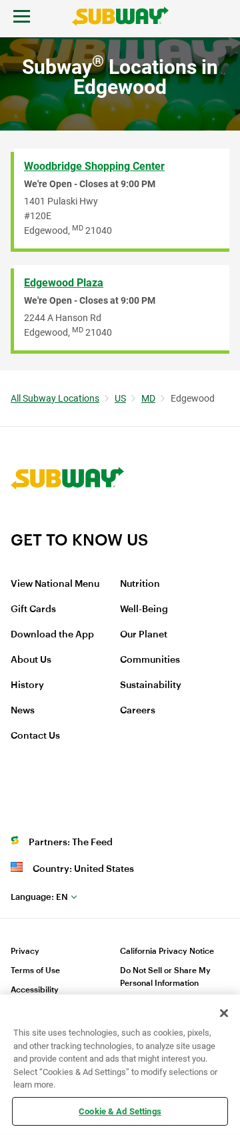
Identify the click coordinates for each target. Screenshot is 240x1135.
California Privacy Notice (167, 951)
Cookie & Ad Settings (120, 1111)
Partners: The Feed (71, 842)
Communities (150, 660)
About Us (31, 660)
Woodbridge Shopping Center (94, 166)
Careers (137, 710)
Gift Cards (33, 609)
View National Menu (55, 584)
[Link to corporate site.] (67, 521)
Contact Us (35, 736)
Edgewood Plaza (63, 282)
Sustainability (150, 685)
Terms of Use (35, 970)
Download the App (52, 634)
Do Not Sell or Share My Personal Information (165, 976)
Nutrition (140, 584)
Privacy (25, 951)
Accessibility (35, 990)
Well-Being (144, 609)
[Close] (224, 1013)
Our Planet (143, 634)
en (39, 897)
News (23, 710)
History (27, 685)
